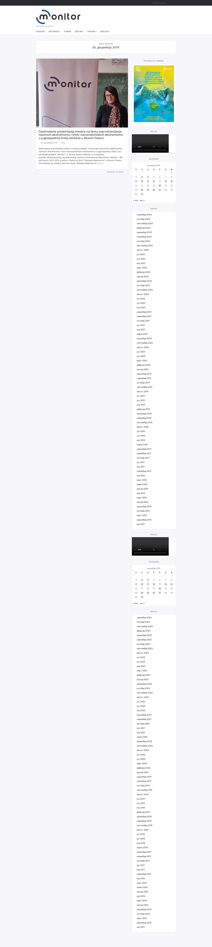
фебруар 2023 (143, 272)
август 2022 (143, 294)
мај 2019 (141, 405)
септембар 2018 (144, 422)
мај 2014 (141, 493)
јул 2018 (141, 431)
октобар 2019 (143, 383)
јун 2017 (141, 462)
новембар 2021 (144, 316)
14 (166, 181)
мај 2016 (141, 475)
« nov (135, 200)
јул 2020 (141, 352)
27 (160, 190)
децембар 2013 (144, 506)
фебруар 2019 (143, 409)
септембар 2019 (144, 387)
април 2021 (142, 334)
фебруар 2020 (143, 365)
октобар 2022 (143, 285)
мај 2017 (141, 467)
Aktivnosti (54, 32)
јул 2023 (141, 254)
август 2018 (143, 427)
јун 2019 (141, 400)
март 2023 (142, 268)
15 (171, 181)
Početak (40, 32)
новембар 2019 (144, 378)
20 (160, 186)
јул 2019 (141, 396)
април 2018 (142, 444)
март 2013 (142, 515)
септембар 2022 (145, 290)
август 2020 (143, 347)
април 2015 (142, 484)
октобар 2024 (143, 219)
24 (142, 190)
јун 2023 (141, 259)
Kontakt (79, 32)
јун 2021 (141, 325)
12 (154, 181)
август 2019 (143, 391)
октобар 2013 (143, 511)
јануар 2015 (142, 489)
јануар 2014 (142, 502)
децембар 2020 (144, 338)
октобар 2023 (143, 241)
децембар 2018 (144, 414)
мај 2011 (141, 524)
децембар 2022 (144, 281)
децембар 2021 (144, 312)
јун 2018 (141, 436)
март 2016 (142, 480)
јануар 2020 (143, 369)
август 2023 (143, 250)
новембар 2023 (144, 237)
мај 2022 (141, 307)
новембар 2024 (144, 215)
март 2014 (142, 498)
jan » (142, 200)
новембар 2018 (144, 418)
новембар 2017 (144, 453)
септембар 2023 (145, 245)
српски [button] (91, 32)
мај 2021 (141, 329)
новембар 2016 (144, 471)
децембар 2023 (144, 232)
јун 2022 (141, 303)
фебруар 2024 (143, 228)
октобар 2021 (143, 321)
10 (142, 181)
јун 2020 (141, 356)
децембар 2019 (144, 374)
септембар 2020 (145, 343)
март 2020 (142, 360)
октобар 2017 (143, 458)
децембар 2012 (144, 520)
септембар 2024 (145, 223)
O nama (67, 32)
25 (148, 190)
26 (154, 190)
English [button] (104, 32)
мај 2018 (141, 440)
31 (142, 194)
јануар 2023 (143, 276)
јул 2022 (141, 299)
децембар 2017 (144, 449)
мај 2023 (141, 263)
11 (148, 181)
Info (63, 143)
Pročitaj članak (115, 172)
